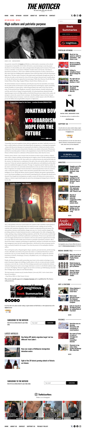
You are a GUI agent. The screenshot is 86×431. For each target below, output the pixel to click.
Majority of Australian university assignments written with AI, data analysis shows (75, 199)
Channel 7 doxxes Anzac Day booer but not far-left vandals (74, 272)
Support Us (43, 16)
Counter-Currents (29, 279)
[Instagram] (77, 16)
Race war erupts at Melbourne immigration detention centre (35, 349)
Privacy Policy (42, 426)
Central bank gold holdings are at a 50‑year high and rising (75, 208)
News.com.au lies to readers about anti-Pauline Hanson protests (75, 256)
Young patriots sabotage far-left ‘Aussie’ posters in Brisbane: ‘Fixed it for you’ (75, 179)
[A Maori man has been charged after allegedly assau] (33, 410)
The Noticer (43, 6)
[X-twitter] (72, 16)
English (21, 64)
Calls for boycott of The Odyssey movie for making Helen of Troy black (75, 308)
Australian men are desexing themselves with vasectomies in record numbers (75, 326)
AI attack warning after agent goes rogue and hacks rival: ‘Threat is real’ (75, 188)
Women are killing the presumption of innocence (75, 64)
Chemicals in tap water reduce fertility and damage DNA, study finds (75, 347)
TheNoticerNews (44, 394)
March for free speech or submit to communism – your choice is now (75, 56)
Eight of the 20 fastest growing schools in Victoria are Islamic (37, 361)
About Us (33, 16)
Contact (52, 16)
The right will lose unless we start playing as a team (75, 80)
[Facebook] (75, 16)
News (12, 16)
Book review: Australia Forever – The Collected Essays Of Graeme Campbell (75, 299)
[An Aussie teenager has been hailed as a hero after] (52, 410)
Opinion (19, 16)
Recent (26, 16)
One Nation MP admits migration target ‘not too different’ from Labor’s (37, 338)
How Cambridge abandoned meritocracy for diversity (74, 88)
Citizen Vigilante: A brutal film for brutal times (75, 289)
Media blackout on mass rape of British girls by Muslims (75, 264)
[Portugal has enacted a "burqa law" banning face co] (14, 410)
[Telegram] (80, 16)
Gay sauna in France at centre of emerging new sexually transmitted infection (75, 337)
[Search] (79, 21)
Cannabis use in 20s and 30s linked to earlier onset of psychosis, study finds (75, 169)
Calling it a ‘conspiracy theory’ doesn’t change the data (75, 72)
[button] (6, 300)
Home (6, 16)
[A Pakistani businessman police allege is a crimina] (72, 410)
